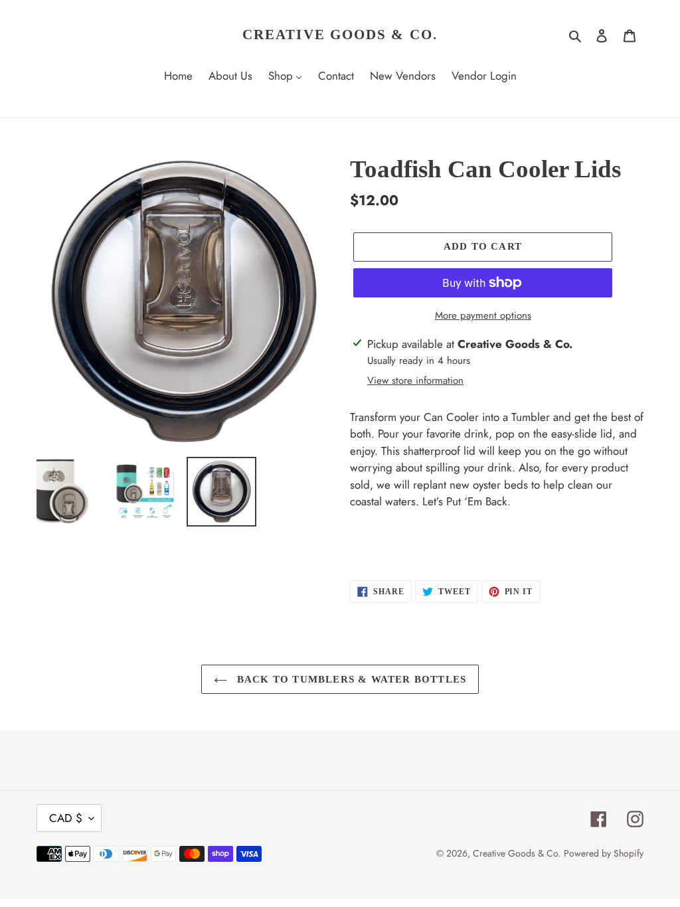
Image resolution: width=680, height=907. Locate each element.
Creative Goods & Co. (340, 34)
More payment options (483, 315)
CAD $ (65, 818)
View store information (415, 380)
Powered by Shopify (603, 853)
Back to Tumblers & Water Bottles (350, 679)
